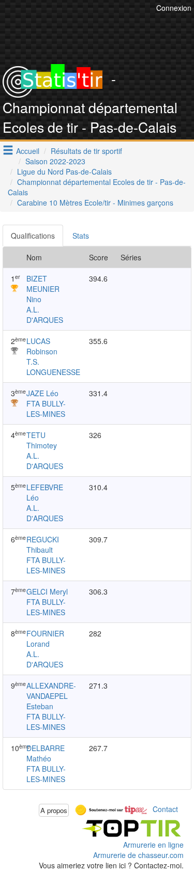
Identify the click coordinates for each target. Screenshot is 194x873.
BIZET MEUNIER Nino (42, 288)
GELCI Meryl (47, 591)
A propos (53, 810)
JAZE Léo (42, 393)
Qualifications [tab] (33, 235)
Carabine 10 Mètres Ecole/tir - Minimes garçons (95, 202)
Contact (165, 809)
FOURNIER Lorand (45, 638)
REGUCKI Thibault (42, 544)
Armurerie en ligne (153, 844)
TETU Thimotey (41, 440)
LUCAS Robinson (41, 346)
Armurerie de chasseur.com (138, 855)
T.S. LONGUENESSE (53, 366)
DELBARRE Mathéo (45, 753)
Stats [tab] (80, 235)
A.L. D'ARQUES (44, 314)
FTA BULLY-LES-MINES (46, 408)
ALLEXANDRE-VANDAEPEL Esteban (51, 695)
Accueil (27, 151)
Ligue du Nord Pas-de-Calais (64, 171)
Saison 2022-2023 (55, 161)
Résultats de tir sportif (86, 151)
